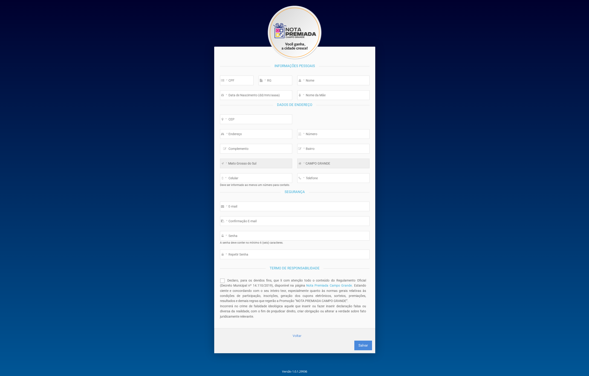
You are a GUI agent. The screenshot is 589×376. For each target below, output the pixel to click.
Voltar (297, 336)
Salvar (363, 345)
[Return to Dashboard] (294, 32)
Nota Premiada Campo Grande (329, 285)
